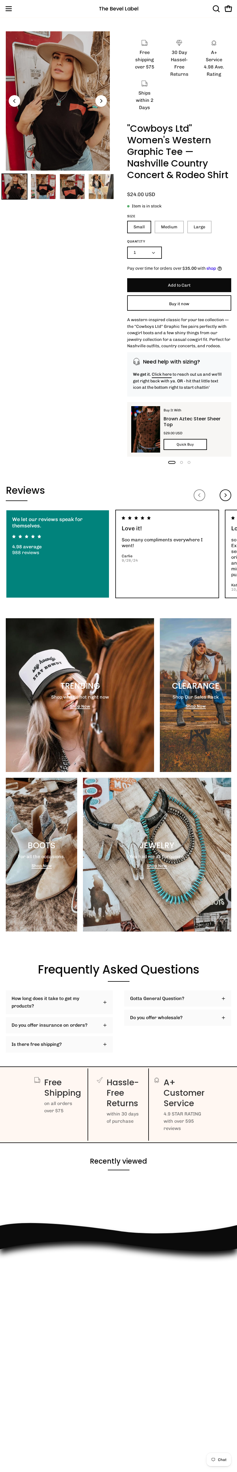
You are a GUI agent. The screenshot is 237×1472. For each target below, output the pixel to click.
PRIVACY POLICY (24, 1338)
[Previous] (14, 101)
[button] (216, 9)
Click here (162, 374)
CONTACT (16, 1299)
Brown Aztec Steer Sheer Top (192, 421)
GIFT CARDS (19, 1357)
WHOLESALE (20, 1309)
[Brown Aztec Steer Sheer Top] (145, 429)
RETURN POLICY (24, 1290)
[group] (118, 554)
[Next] (101, 101)
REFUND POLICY (24, 1280)
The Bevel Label (118, 8)
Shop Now (80, 706)
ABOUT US (17, 1366)
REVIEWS (16, 1318)
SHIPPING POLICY (25, 1328)
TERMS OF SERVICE (27, 1347)
